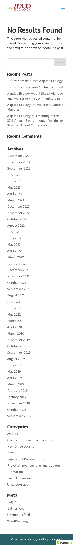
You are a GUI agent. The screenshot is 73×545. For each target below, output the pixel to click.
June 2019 (14, 365)
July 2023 (13, 175)
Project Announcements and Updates (33, 465)
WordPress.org (17, 521)
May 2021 (14, 314)
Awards (12, 434)
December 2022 (18, 206)
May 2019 (14, 371)
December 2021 (18, 270)
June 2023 (14, 181)
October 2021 (16, 283)
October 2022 (16, 219)
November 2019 (18, 340)
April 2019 (14, 378)
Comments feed (18, 515)
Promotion (15, 472)
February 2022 (17, 263)
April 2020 (14, 327)
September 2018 (19, 416)
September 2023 (19, 168)
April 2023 (14, 194)
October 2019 (16, 346)
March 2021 (15, 321)
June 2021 (14, 308)
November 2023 (18, 162)
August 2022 (16, 225)
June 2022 (14, 238)
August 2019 (16, 359)
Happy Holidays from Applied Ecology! (35, 87)
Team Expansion (19, 478)
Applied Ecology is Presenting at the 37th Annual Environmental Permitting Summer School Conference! (35, 120)
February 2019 (17, 390)
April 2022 (14, 251)
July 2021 (13, 302)
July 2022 (13, 232)
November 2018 (18, 403)
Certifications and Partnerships (29, 440)
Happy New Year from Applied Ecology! (35, 81)
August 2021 (16, 295)
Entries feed (16, 508)
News (11, 453)
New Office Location (21, 446)
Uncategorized (17, 484)
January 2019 (16, 397)
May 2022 (14, 244)
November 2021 (18, 276)
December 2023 (18, 156)
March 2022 (15, 257)
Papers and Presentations (25, 459)
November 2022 (18, 213)
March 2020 (15, 333)
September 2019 (19, 352)
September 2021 (19, 289)
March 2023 (15, 200)
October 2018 (16, 410)
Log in (11, 502)
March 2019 (15, 384)
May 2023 (14, 187)
